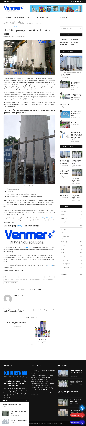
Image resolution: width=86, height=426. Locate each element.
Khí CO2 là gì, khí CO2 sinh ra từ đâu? (76, 113)
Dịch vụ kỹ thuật (71, 222)
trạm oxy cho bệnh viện (11, 282)
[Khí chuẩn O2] (42, 329)
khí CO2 (47, 218)
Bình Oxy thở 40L (65, 105)
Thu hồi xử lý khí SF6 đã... (19, 420)
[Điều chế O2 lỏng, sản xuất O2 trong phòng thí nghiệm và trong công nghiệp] (65, 135)
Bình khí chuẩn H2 (65, 195)
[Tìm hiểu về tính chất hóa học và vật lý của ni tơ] (65, 96)
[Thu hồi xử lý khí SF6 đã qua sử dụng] (5, 421)
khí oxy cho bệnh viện (37, 277)
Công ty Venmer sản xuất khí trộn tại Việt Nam (70, 74)
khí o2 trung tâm (24, 277)
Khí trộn (73, 122)
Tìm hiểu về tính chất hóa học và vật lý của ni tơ (76, 95)
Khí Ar (71, 225)
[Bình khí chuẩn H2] (65, 189)
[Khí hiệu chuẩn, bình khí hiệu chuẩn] (65, 84)
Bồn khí (71, 215)
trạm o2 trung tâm (35, 279)
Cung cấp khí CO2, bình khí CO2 (11, 404)
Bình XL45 (71, 211)
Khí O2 (71, 253)
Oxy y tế (21, 225)
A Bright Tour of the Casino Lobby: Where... (16, 323)
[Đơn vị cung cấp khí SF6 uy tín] (5, 413)
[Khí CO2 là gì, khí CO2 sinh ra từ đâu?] (65, 114)
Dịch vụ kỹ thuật (10, 22)
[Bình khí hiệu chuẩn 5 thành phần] (77, 172)
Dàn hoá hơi (71, 218)
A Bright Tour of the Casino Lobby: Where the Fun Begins (65, 172)
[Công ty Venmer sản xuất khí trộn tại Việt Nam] (71, 63)
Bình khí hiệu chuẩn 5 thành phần (76, 180)
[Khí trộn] (65, 125)
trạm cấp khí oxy (9, 279)
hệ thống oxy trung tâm (11, 277)
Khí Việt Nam (11, 36)
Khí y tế (30, 17)
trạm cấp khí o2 (49, 277)
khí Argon (6, 220)
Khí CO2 (71, 233)
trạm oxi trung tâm (48, 279)
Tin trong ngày (64, 17)
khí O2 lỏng (50, 265)
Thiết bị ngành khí (42, 17)
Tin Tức (53, 17)
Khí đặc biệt (71, 242)
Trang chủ (8, 17)
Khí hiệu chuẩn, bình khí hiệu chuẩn (75, 83)
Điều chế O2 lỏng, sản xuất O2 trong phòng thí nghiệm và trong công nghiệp (76, 136)
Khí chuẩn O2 (42, 339)
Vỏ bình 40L (71, 274)
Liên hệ (13, 1)
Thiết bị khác (71, 260)
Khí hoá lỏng (7, 27)
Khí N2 (71, 249)
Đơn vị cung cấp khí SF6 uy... (18, 412)
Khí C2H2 (71, 229)
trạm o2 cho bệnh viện (21, 279)
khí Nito (52, 218)
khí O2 (42, 218)
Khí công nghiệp (19, 17)
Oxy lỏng (28, 247)
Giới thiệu (6, 1)
